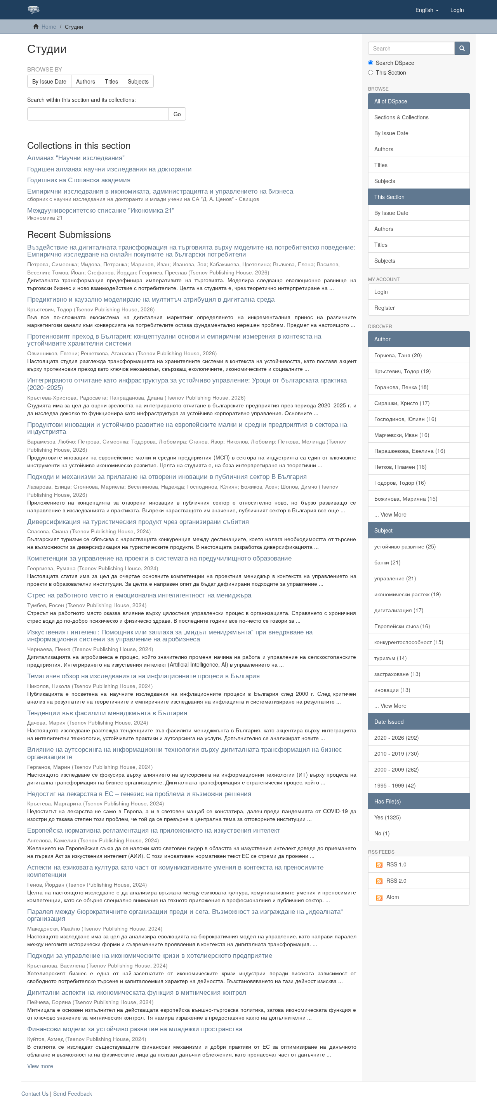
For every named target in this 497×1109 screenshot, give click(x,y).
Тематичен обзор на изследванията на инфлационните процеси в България (143, 675)
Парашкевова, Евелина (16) (409, 450)
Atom (392, 897)
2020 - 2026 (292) (396, 737)
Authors (85, 81)
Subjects (138, 81)
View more (40, 1066)
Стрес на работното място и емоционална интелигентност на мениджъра (139, 594)
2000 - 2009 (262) (396, 769)
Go (177, 114)
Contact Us (35, 1093)
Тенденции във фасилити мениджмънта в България (107, 712)
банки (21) (387, 562)
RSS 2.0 (396, 880)
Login (381, 291)
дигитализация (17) (399, 610)
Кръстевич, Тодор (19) (402, 371)
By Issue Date (49, 81)
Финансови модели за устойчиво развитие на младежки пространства (134, 1028)
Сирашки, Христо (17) (402, 403)
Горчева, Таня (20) (398, 355)
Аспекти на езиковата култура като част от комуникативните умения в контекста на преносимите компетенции (175, 870)
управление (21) (395, 578)
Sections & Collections (401, 117)
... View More (390, 514)
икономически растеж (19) (407, 594)
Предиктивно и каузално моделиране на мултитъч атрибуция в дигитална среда (151, 299)
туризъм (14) (390, 658)
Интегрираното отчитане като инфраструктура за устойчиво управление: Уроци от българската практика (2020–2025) (187, 383)
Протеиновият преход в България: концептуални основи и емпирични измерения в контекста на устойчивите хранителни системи (174, 339)
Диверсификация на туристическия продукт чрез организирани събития (138, 521)
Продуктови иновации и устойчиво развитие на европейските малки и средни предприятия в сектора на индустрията (187, 427)
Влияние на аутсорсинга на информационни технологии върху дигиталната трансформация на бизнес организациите (184, 752)
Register (384, 307)
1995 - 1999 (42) (395, 785)
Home (49, 26)
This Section (391, 72)
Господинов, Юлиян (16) (405, 419)
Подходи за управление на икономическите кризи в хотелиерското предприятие (149, 955)
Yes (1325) (387, 817)
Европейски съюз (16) (402, 626)
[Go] (462, 48)
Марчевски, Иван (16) (401, 434)
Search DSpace (395, 62)
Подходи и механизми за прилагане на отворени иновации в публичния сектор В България (167, 476)
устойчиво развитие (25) (405, 546)
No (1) (382, 833)
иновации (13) (392, 689)
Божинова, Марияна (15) (406, 498)
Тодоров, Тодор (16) (400, 482)
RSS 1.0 (396, 864)
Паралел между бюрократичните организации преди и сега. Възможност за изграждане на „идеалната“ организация (185, 914)
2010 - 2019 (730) (396, 753)
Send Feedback (72, 1093)
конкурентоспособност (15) (408, 642)
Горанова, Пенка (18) (401, 387)
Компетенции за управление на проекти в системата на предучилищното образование (159, 557)
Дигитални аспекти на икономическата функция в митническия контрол (136, 992)
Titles (111, 81)
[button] (427, 9)
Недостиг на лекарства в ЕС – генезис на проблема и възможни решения (139, 793)
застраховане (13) (397, 674)
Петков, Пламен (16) (400, 466)
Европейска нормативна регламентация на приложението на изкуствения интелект (153, 830)
